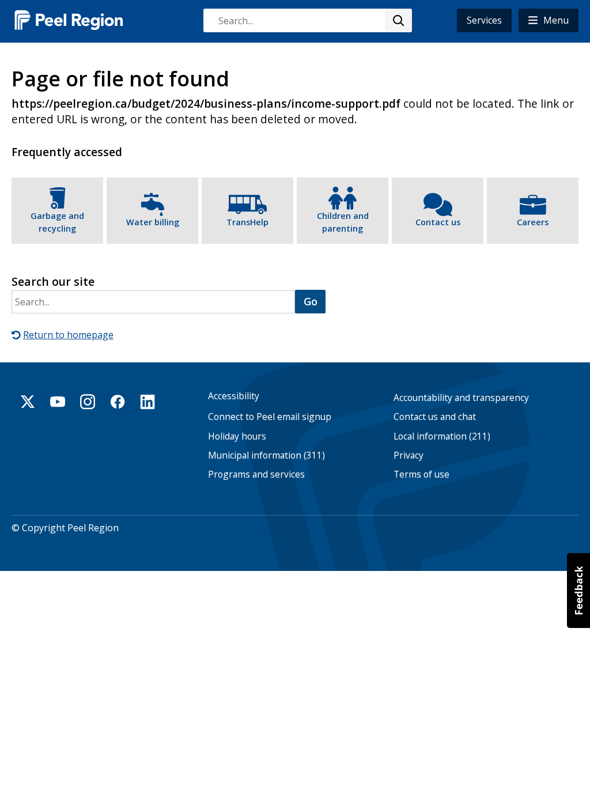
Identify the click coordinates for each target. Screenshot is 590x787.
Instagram (87, 401)
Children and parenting (343, 222)
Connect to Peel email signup (269, 417)
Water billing (152, 222)
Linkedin (147, 401)
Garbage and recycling (57, 222)
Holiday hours (237, 436)
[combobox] (307, 20)
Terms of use (421, 474)
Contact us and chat (435, 417)
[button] (548, 20)
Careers (533, 222)
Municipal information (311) (266, 455)
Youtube (57, 401)
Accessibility (233, 396)
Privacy (408, 455)
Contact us (437, 222)
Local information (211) (442, 436)
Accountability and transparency (461, 398)
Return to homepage (68, 334)
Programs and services (256, 474)
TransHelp (247, 222)
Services (484, 20)
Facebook (117, 401)
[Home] (69, 20)
